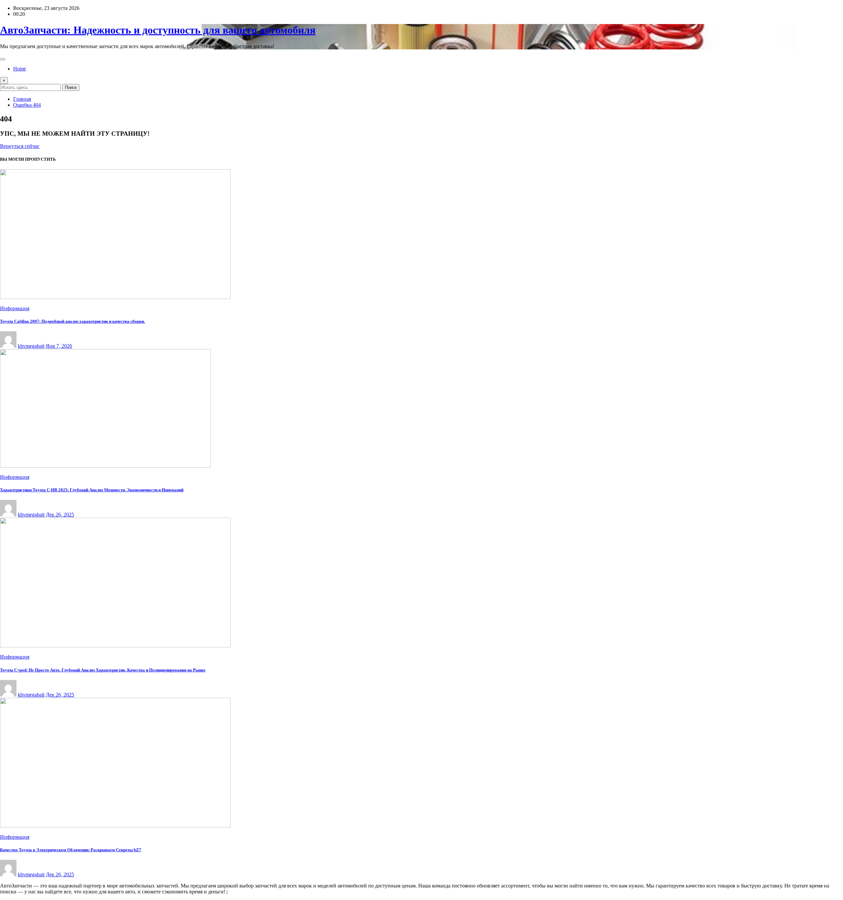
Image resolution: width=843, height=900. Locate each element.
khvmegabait (31, 346)
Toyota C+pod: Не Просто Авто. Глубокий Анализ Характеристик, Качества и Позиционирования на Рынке (102, 670)
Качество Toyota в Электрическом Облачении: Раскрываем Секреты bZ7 (70, 849)
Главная (22, 99)
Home (19, 68)
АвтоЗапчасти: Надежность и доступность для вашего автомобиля (157, 30)
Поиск (71, 87)
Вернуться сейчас (20, 146)
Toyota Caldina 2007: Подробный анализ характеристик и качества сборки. (72, 321)
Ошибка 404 (27, 105)
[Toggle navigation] (2, 59)
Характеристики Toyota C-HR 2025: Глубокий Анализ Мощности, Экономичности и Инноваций (91, 489)
